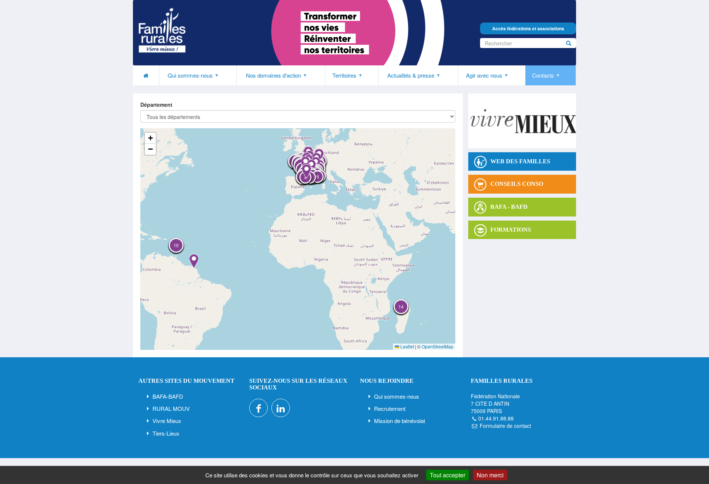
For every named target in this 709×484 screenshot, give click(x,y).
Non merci (490, 475)
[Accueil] (162, 30)
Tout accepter (447, 475)
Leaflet (406, 346)
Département (156, 104)
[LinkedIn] (280, 408)
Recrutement (389, 408)
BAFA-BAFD (168, 396)
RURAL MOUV (171, 408)
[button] (306, 171)
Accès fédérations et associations (528, 28)
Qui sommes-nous (396, 396)
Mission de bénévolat (399, 421)
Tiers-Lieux (166, 433)
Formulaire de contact (505, 425)
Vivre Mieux (167, 421)
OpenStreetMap (437, 346)
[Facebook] (258, 408)
